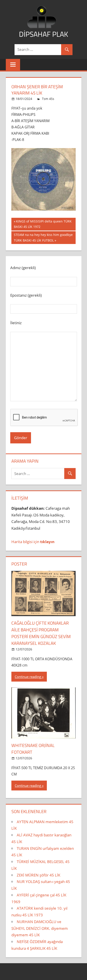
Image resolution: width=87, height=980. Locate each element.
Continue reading (28, 676)
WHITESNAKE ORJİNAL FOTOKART (33, 749)
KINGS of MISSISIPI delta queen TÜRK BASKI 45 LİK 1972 (43, 224)
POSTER (19, 563)
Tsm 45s (48, 99)
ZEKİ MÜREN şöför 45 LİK (38, 875)
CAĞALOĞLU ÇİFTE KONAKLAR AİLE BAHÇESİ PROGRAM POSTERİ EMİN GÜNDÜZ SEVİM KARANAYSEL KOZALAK (41, 633)
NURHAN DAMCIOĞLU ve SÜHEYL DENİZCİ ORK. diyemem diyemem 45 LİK (39, 928)
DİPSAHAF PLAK (43, 34)
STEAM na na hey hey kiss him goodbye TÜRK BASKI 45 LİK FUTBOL (43, 237)
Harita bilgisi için (32, 541)
